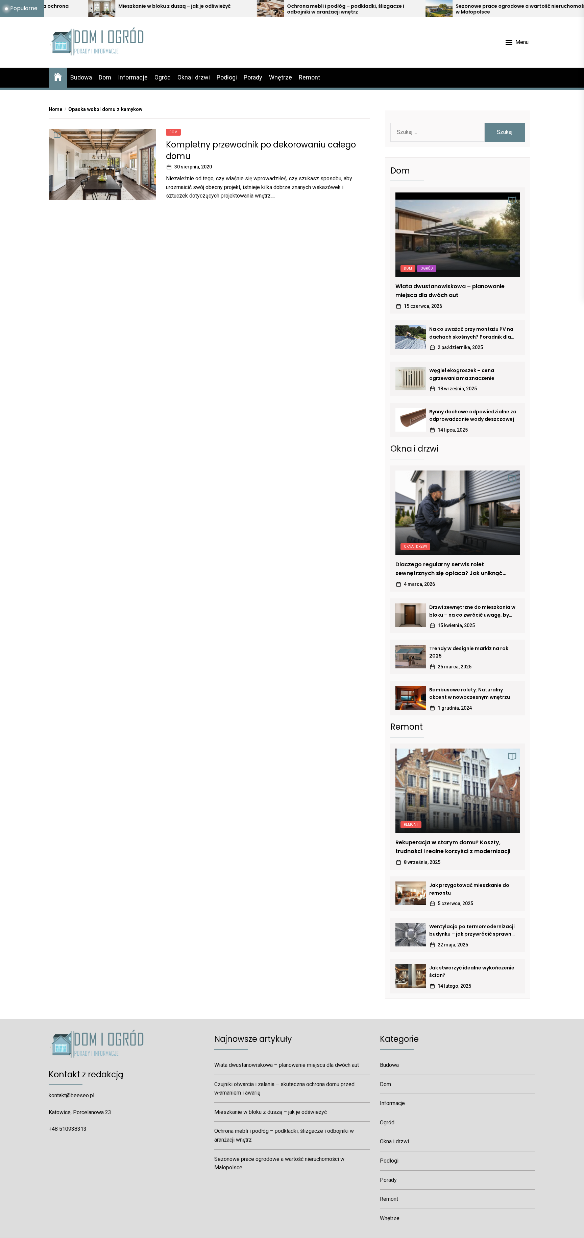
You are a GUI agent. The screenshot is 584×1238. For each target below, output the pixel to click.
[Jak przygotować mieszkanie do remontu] (410, 893)
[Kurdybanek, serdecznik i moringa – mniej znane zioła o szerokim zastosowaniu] (542, 8)
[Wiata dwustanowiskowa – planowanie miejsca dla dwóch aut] (457, 234)
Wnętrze (280, 77)
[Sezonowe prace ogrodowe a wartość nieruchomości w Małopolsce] (374, 8)
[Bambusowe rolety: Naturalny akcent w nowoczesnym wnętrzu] (410, 698)
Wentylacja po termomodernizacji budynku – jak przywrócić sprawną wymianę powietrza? (472, 930)
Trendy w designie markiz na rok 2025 (468, 652)
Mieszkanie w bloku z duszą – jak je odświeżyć (110, 6)
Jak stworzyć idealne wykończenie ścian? (471, 971)
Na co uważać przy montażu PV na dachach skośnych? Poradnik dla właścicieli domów (471, 333)
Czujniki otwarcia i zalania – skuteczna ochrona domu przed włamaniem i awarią (284, 1088)
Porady (253, 77)
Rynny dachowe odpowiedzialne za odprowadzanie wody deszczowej (472, 415)
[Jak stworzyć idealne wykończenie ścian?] (410, 976)
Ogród (162, 77)
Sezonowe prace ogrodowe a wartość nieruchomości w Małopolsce (457, 9)
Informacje (133, 77)
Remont (309, 77)
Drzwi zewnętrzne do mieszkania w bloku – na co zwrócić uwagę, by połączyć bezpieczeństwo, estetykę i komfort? (472, 611)
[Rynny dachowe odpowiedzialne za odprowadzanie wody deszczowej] (410, 420)
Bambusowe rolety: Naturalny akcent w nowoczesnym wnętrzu (469, 693)
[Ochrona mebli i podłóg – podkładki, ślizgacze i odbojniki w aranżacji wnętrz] (205, 8)
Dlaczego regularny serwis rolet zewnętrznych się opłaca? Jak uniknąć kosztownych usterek (449, 568)
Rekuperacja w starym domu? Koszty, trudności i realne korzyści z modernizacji (452, 847)
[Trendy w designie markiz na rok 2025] (410, 656)
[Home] (58, 77)
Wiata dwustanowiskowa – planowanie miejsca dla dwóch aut (450, 290)
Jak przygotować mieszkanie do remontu (469, 889)
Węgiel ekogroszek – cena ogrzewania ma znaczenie (461, 374)
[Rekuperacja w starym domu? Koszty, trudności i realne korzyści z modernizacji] (457, 791)
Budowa (81, 77)
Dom (105, 77)
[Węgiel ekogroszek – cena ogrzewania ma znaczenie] (410, 378)
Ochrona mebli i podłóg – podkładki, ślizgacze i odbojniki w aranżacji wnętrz (281, 9)
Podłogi (227, 77)
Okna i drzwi (193, 77)
